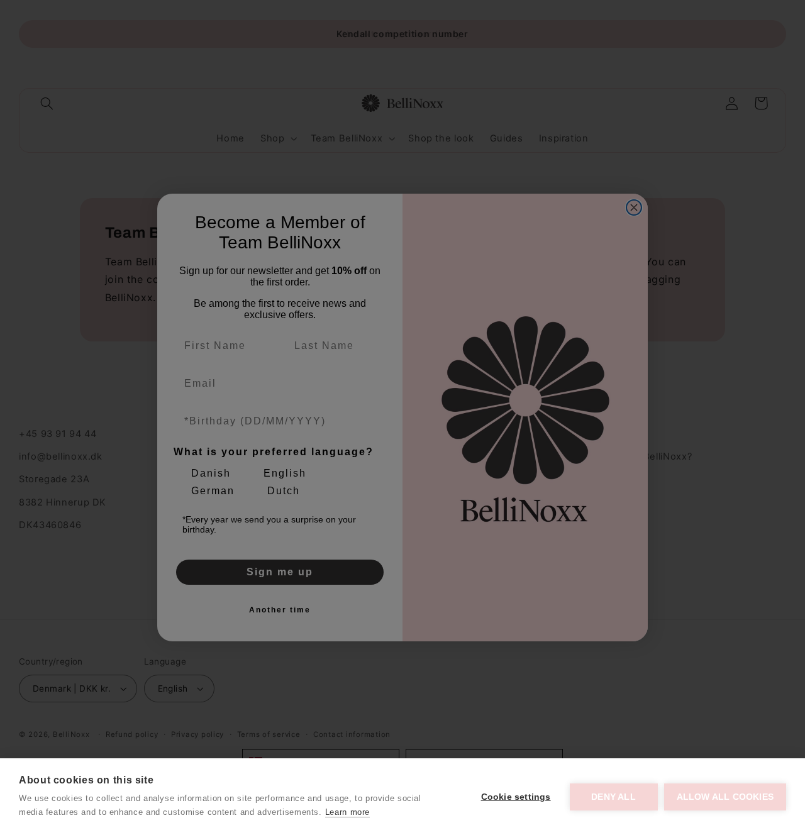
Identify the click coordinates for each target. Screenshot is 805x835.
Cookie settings (516, 797)
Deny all (613, 797)
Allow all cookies (725, 797)
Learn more (347, 812)
